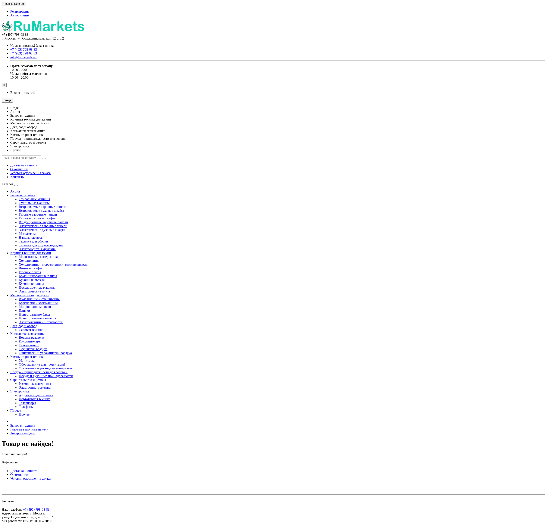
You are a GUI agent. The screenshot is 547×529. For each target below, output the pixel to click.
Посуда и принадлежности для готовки (39, 372)
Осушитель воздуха (33, 349)
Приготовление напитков (37, 318)
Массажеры (27, 233)
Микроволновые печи (35, 307)
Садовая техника (31, 330)
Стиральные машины (34, 199)
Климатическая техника (27, 333)
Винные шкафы (30, 268)
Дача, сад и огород (23, 326)
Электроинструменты (35, 387)
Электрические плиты (35, 291)
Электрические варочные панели (43, 226)
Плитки (24, 310)
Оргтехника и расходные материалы (45, 368)
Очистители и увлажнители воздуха (45, 353)
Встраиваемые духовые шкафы (41, 210)
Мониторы (27, 360)
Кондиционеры (30, 341)
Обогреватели (29, 345)
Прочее (15, 410)
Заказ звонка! (33, 45)
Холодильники (30, 260)
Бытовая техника (22, 195)
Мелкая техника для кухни (29, 295)
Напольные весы (31, 237)
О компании (19, 169)
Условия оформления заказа (30, 173)
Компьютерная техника (27, 357)
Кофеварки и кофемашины (38, 303)
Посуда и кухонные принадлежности (46, 376)
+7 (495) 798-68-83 (36, 509)
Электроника (19, 391)
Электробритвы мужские (37, 249)
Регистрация (19, 11)
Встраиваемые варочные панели (42, 207)
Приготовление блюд (34, 314)
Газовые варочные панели (38, 214)
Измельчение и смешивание (39, 299)
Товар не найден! (22, 433)
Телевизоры (27, 403)
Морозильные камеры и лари (40, 257)
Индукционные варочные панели (43, 222)
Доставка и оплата (23, 165)
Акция (15, 191)
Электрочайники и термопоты (41, 322)
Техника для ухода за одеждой (41, 245)
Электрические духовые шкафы (42, 230)
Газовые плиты (30, 272)
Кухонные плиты (31, 283)
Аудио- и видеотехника (36, 395)
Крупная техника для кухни (30, 253)
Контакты (17, 177)
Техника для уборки (33, 241)
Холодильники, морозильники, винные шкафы (53, 264)
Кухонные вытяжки (33, 280)
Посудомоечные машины (37, 287)
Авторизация (19, 15)
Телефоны (26, 407)
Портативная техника (34, 399)
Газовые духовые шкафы (37, 218)
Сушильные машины (34, 203)
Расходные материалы (35, 383)
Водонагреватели (31, 337)
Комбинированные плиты (38, 276)
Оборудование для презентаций (42, 364)
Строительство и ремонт (28, 380)
